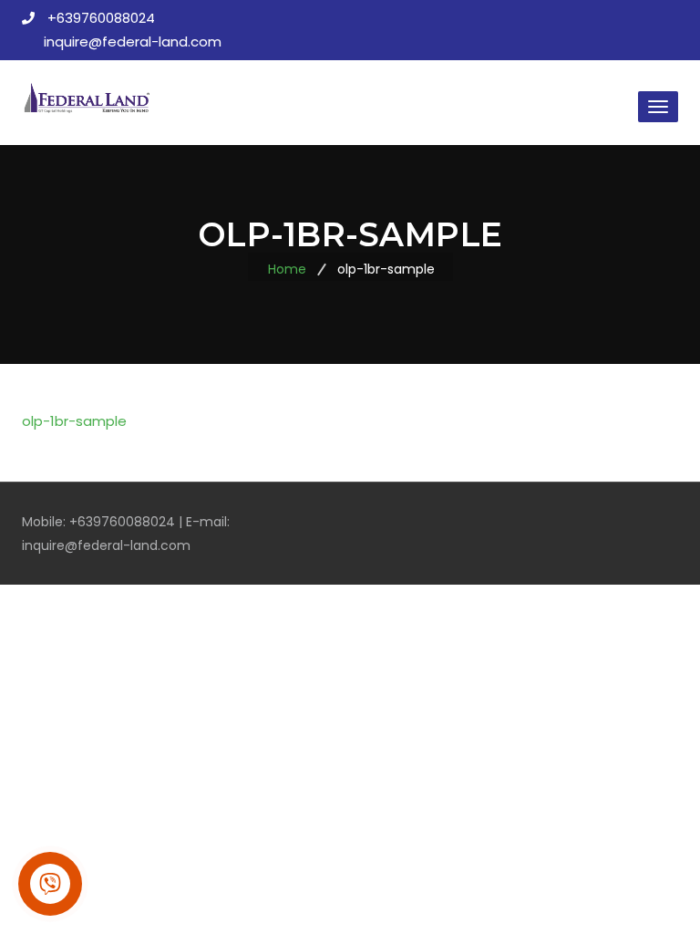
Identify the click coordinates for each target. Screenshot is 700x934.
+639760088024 (101, 17)
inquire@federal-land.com (132, 41)
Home (287, 269)
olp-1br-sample (74, 421)
